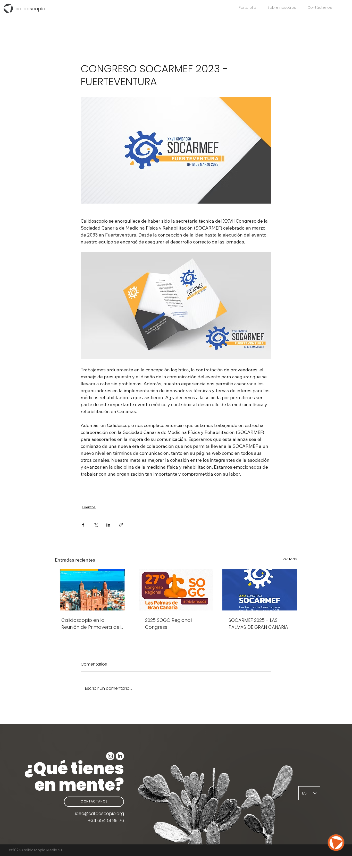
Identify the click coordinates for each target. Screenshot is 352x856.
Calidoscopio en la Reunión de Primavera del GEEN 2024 (91, 624)
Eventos (89, 507)
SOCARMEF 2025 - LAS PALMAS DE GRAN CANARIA (258, 623)
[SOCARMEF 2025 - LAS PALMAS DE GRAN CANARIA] (259, 589)
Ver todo (289, 559)
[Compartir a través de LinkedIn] (108, 524)
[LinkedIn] (120, 756)
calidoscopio (30, 8)
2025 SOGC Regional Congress (168, 623)
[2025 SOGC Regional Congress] (176, 589)
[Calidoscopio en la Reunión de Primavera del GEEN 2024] (92, 589)
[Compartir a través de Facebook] (83, 524)
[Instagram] (110, 756)
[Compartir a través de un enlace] (121, 524)
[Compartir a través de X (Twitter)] (95, 524)
